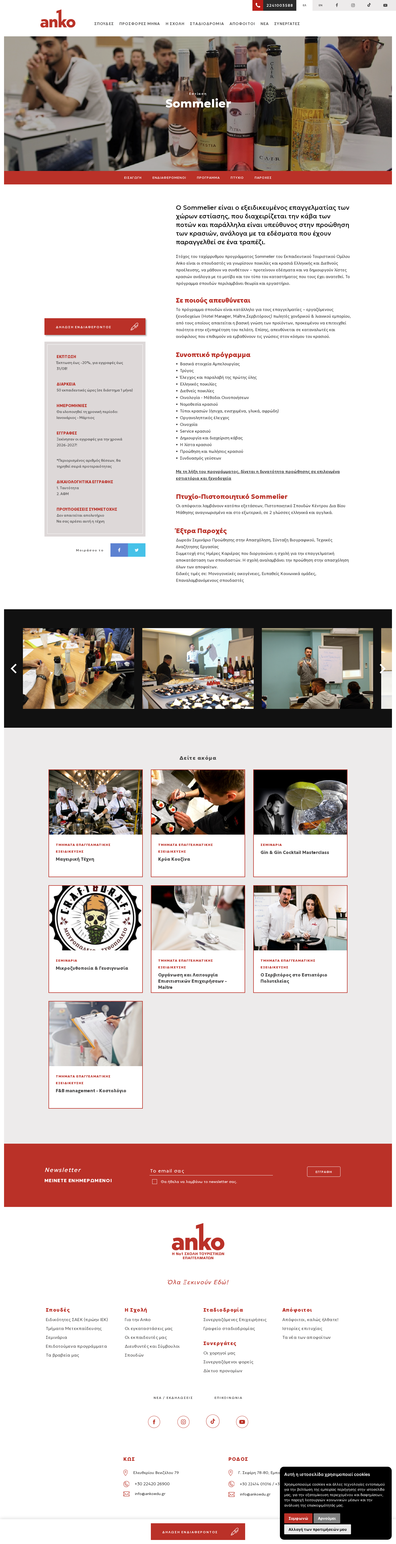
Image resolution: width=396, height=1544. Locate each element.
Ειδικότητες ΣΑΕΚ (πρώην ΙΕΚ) (77, 1319)
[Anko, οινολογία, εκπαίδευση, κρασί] (78, 668)
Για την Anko (138, 1319)
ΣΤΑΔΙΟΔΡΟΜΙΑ (207, 23)
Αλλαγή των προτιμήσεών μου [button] (318, 1529)
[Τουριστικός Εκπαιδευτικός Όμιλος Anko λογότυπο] (57, 19)
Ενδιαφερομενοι (169, 178)
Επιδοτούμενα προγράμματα (76, 1346)
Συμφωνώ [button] (298, 1518)
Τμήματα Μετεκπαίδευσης (74, 1328)
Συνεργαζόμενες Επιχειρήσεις (234, 1319)
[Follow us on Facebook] (337, 5)
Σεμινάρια (56, 1337)
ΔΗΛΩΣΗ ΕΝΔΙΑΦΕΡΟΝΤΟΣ (84, 327)
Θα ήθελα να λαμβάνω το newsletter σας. (198, 1181)
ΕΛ (304, 5)
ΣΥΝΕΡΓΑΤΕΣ (287, 23)
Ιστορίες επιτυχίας (302, 1328)
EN (320, 5)
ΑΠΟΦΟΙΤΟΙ (242, 23)
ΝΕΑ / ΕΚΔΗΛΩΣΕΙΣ (173, 1398)
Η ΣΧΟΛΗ (175, 23)
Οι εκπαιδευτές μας (146, 1337)
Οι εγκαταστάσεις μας (149, 1328)
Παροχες (263, 178)
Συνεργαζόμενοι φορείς (228, 1361)
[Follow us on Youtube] (242, 1426)
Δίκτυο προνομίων (222, 1370)
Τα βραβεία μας (62, 1355)
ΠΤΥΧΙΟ (237, 178)
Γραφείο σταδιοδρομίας (229, 1328)
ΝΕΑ (264, 23)
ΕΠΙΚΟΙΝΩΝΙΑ (228, 1398)
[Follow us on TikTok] (369, 5)
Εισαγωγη (133, 178)
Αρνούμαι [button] (327, 1518)
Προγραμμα (208, 178)
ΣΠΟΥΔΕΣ (104, 23)
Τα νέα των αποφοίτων (306, 1337)
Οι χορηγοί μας (219, 1353)
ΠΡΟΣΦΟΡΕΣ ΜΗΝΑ (139, 23)
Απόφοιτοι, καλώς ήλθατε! (310, 1319)
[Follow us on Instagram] (353, 5)
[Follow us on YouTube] (385, 5)
